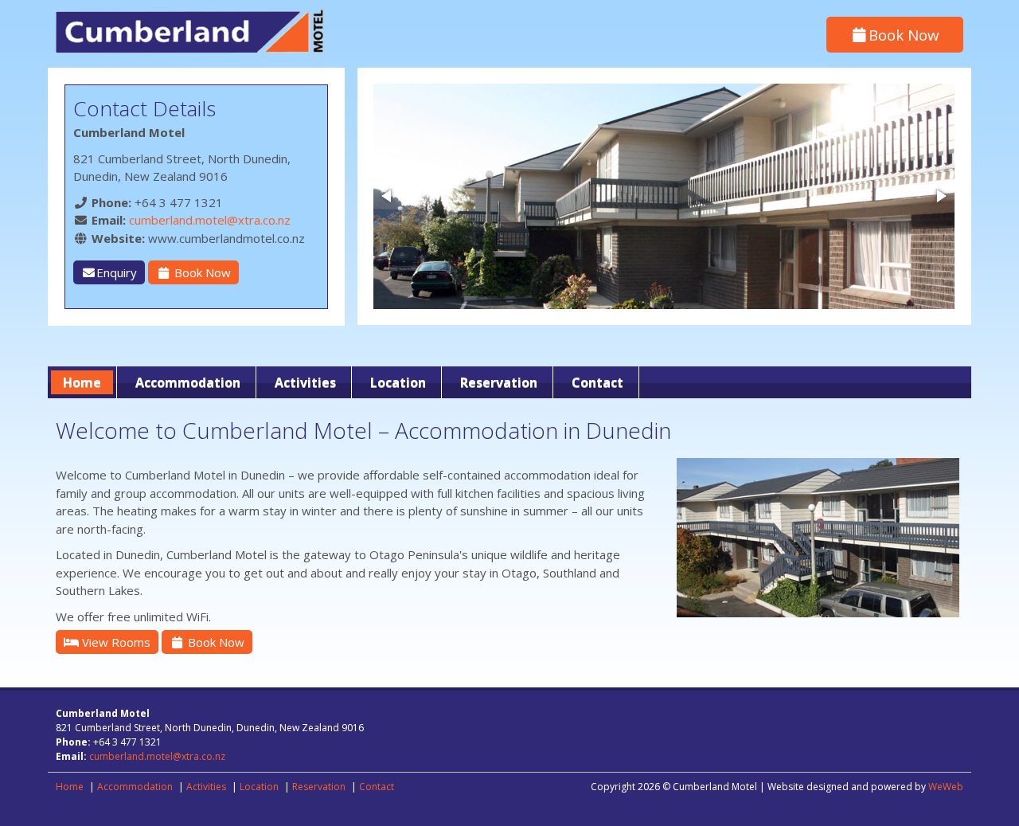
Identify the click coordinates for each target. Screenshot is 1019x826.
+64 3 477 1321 (179, 202)
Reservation (498, 382)
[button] (387, 196)
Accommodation (187, 382)
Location (398, 382)
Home (82, 382)
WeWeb (945, 786)
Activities (305, 382)
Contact (597, 382)
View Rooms (114, 642)
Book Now (904, 35)
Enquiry (116, 272)
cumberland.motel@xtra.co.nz (210, 220)
